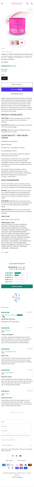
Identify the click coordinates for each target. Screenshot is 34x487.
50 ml (4, 78)
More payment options (17, 93)
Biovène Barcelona (6, 51)
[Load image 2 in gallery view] (17, 43)
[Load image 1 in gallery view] (13, 43)
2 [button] (14, 412)
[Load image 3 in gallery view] (21, 43)
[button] (27, 3)
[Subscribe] (32, 445)
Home (2, 48)
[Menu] (2, 3)
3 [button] (17, 412)
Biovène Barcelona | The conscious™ (16, 473)
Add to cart (17, 84)
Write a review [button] (17, 286)
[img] (5, 312)
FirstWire (19, 477)
